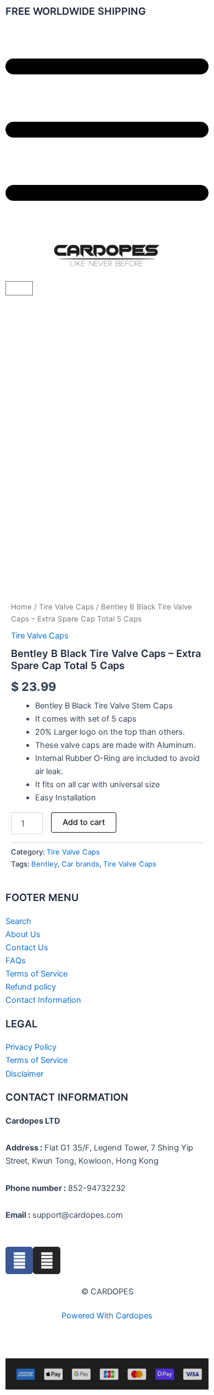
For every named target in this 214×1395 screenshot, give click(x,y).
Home (21, 606)
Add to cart (84, 822)
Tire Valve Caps (66, 606)
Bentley (44, 863)
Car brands (80, 863)
